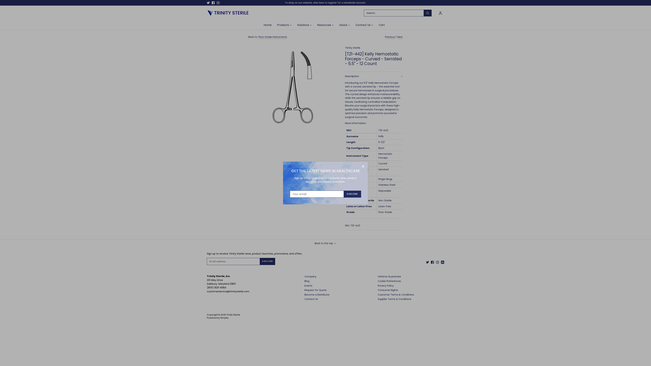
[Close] (363, 166)
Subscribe (352, 194)
